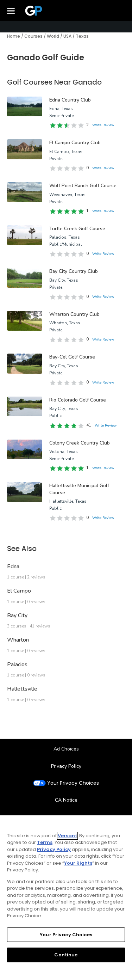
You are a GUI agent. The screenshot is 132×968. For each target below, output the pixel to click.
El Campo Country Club (75, 142)
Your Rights (78, 863)
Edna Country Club (70, 100)
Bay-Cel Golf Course (72, 357)
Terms (44, 842)
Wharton (18, 640)
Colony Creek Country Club (79, 443)
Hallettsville (22, 689)
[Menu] (11, 10)
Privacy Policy (66, 766)
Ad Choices (66, 749)
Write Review (103, 125)
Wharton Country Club (74, 314)
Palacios (17, 664)
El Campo (19, 591)
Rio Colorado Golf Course (77, 400)
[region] (66, 891)
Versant (67, 835)
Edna (13, 566)
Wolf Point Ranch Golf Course (83, 185)
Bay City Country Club (73, 271)
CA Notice (66, 800)
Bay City (17, 615)
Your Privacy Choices (73, 783)
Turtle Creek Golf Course (77, 228)
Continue (65, 954)
